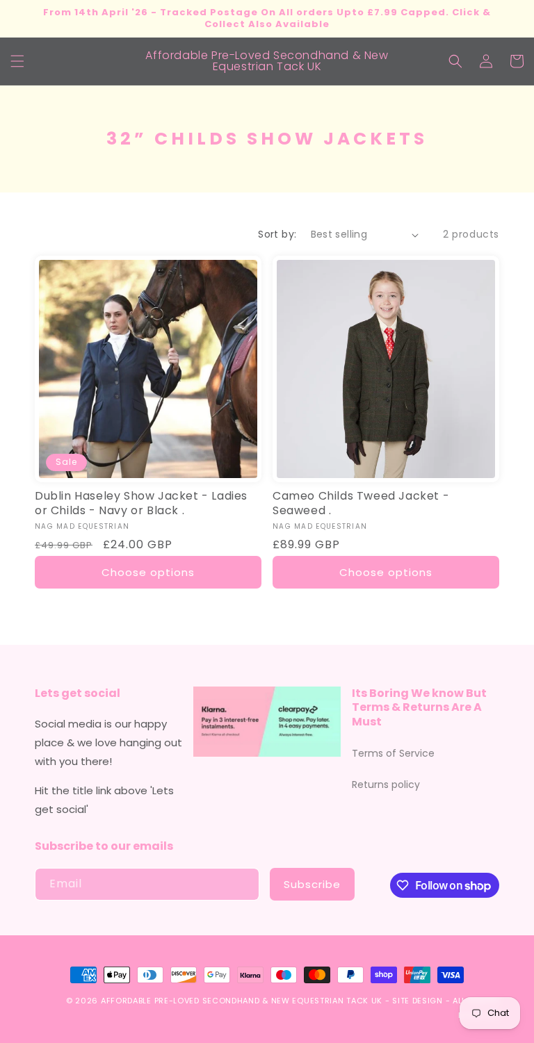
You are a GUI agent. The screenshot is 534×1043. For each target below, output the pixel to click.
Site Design (417, 1000)
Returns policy (386, 784)
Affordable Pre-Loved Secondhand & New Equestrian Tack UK (241, 1000)
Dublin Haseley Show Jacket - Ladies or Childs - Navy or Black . (141, 503)
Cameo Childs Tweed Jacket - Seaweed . (361, 503)
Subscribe (312, 884)
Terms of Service (393, 753)
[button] (17, 61)
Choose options (148, 572)
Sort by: (277, 234)
